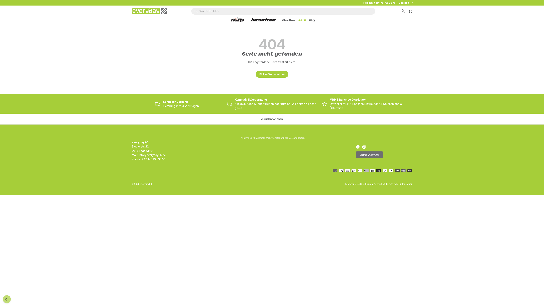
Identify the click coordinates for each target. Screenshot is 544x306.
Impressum (350, 184)
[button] (410, 11)
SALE (302, 20)
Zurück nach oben (272, 118)
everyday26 (146, 184)
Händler (288, 20)
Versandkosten (297, 137)
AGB (359, 184)
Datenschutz (406, 184)
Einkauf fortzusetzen (272, 74)
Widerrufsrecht (390, 184)
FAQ (312, 20)
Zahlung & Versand (372, 184)
